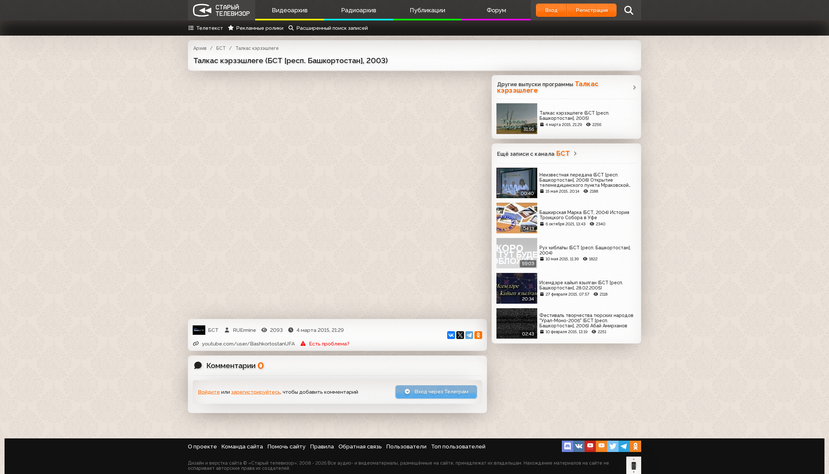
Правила (322, 446)
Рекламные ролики (259, 28)
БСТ (221, 48)
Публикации (427, 10)
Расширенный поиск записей (332, 28)
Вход (551, 10)
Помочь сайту (286, 446)
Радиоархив (358, 10)
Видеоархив (290, 10)
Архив (200, 48)
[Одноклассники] (478, 335)
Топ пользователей (458, 446)
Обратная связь (360, 446)
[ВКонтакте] (451, 335)
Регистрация (592, 10)
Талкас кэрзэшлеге (257, 48)
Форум (496, 10)
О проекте (202, 446)
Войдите (209, 392)
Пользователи (406, 446)
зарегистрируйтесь (255, 392)
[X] (460, 335)
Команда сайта (242, 446)
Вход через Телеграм (440, 392)
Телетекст (209, 28)
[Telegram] (469, 335)
